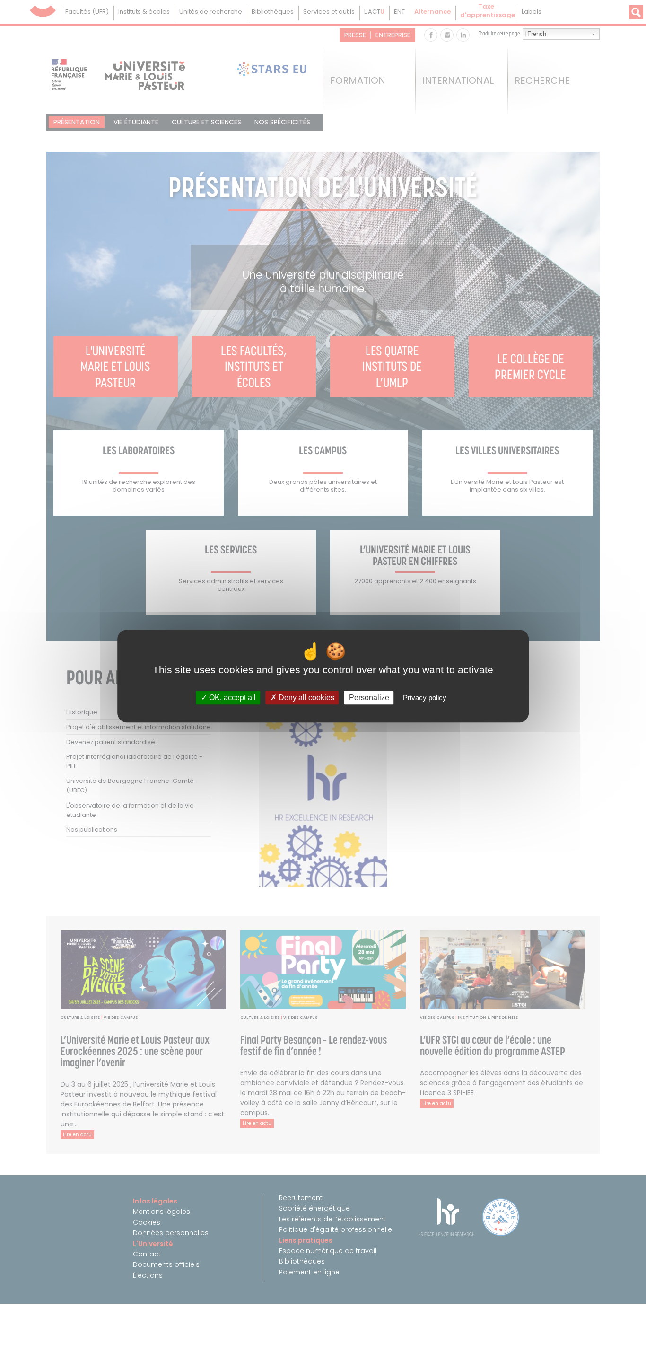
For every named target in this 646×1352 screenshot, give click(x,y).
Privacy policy (424, 698)
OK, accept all (231, 698)
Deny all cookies (305, 698)
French (536, 33)
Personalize (369, 698)
